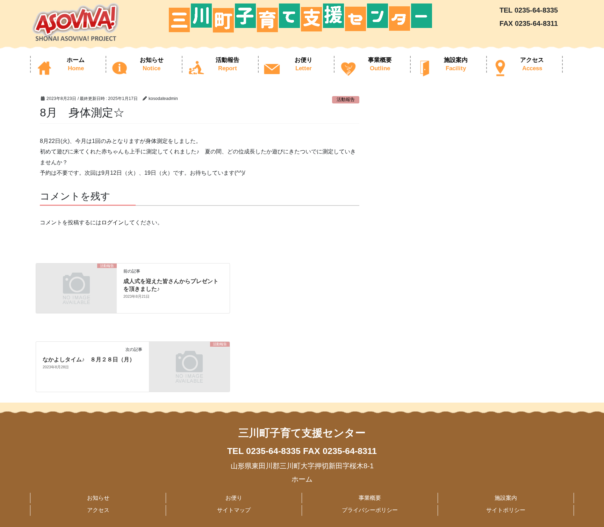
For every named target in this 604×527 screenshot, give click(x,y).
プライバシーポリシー (370, 510)
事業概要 (370, 498)
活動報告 (346, 99)
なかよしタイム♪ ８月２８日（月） (89, 359)
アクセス (98, 510)
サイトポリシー (505, 510)
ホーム (302, 479)
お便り (233, 498)
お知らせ (98, 498)
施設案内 (506, 498)
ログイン (112, 222)
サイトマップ (234, 510)
